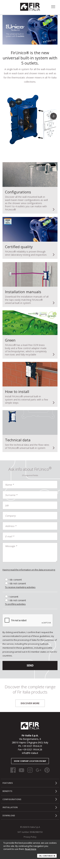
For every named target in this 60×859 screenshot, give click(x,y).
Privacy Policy (30, 836)
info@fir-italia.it (30, 753)
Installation (10, 807)
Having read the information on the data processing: (28, 569)
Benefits (7, 791)
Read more (30, 848)
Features (7, 783)
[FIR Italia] (30, 7)
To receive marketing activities (20, 587)
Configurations (11, 799)
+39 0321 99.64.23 (32, 746)
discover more (30, 703)
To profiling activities (15, 604)
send (30, 665)
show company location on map (30, 761)
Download (8, 815)
